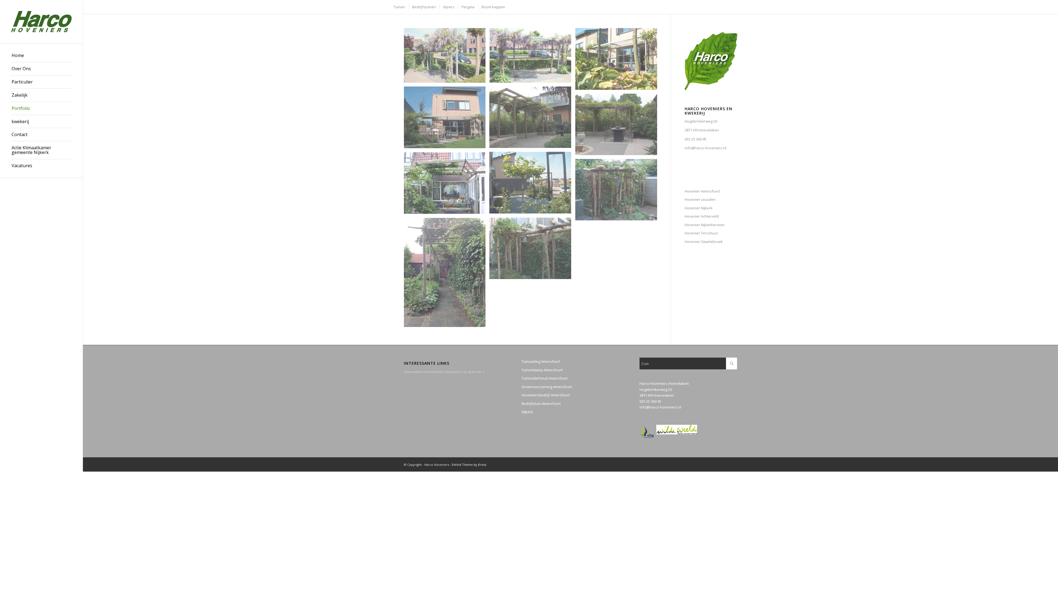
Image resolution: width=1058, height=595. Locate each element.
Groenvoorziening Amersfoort (547, 386)
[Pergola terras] (447, 119)
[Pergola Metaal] (532, 57)
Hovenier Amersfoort (702, 191)
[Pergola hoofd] (447, 57)
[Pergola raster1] (618, 61)
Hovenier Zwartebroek (704, 241)
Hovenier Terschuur (701, 233)
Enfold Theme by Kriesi (469, 465)
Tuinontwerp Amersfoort (542, 369)
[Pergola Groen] (532, 119)
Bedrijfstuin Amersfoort (541, 403)
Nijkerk (527, 411)
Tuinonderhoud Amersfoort (545, 378)
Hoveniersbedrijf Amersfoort (546, 395)
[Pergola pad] (447, 274)
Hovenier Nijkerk (698, 207)
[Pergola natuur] (618, 191)
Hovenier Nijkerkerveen (705, 224)
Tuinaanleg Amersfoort (541, 361)
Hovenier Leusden (700, 199)
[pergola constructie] (447, 185)
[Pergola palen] (532, 250)
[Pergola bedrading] (532, 185)
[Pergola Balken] (618, 126)
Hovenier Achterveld (702, 216)
